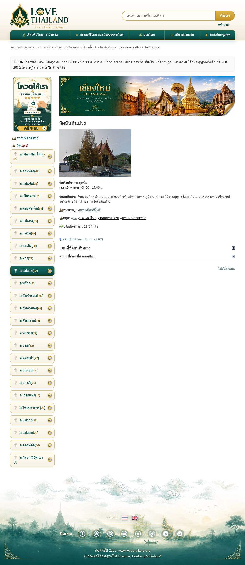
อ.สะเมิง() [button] (28, 246)
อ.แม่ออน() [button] (29, 432)
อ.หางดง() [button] (28, 333)
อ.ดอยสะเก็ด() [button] (31, 208)
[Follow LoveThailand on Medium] (179, 533)
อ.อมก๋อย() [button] (29, 370)
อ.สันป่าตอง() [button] (32, 295)
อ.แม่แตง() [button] (29, 221)
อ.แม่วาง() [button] (29, 420)
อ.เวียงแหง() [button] (30, 395)
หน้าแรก (223, 24)
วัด (75, 218)
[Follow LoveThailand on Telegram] (165, 533)
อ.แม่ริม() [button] (28, 233)
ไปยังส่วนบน (226, 268)
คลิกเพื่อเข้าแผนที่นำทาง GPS (82, 239)
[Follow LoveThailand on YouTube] (124, 533)
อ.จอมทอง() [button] (29, 171)
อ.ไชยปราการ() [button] (32, 408)
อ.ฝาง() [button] (26, 258)
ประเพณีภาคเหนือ (134, 218)
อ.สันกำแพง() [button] (31, 308)
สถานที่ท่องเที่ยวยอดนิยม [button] (77, 256)
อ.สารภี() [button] (28, 383)
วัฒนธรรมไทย (109, 218)
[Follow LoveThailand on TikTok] (151, 533)
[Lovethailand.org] (39, 15)
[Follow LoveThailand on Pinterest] (96, 533)
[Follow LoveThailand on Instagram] (110, 533)
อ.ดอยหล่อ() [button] (30, 445)
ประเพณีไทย (87, 218)
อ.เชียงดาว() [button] (30, 196)
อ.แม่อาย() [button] (29, 271)
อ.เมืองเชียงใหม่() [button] (29, 156)
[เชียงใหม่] (147, 96)
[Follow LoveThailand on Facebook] (82, 533)
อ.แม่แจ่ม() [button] (29, 183)
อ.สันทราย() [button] (30, 320)
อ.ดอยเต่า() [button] (29, 358)
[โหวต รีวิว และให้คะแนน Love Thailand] (32, 104)
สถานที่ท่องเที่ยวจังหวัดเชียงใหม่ (94, 47)
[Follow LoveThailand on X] (138, 533)
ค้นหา (225, 16)
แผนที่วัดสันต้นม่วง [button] (74, 248)
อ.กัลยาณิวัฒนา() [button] (28, 460)
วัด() (22, 145)
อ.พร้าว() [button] (28, 283)
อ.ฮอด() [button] (27, 345)
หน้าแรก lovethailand (23, 47)
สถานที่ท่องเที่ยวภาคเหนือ (56, 47)
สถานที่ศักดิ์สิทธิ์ (90, 210)
